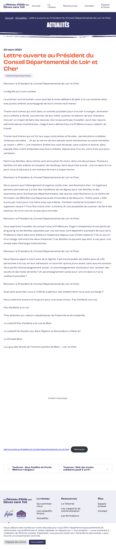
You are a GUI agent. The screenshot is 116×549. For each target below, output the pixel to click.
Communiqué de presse (18, 76)
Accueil (9, 18)
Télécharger (79, 450)
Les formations (70, 516)
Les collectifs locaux (44, 512)
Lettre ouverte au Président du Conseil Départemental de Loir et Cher (51, 62)
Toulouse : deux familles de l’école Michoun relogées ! (30, 468)
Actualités (21, 18)
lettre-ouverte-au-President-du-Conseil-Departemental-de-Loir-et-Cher (36, 450)
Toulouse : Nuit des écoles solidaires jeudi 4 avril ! (85, 468)
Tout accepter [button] (37, 542)
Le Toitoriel (67, 504)
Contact (102, 511)
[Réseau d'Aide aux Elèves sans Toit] (16, 7)
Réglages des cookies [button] (16, 542)
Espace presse (102, 505)
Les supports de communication (70, 510)
